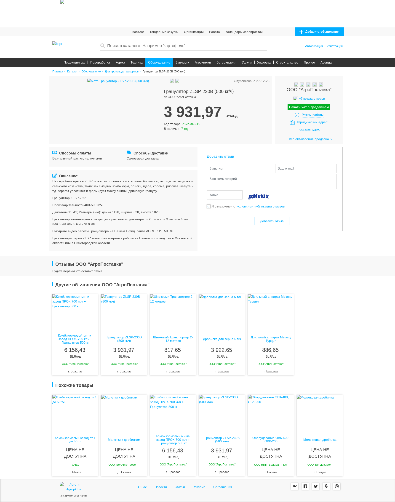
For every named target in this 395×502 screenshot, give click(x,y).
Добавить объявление (321, 31)
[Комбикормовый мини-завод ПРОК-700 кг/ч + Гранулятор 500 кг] (75, 312)
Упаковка (264, 62)
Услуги (247, 62)
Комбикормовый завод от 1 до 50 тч (75, 439)
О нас (142, 487)
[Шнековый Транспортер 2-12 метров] (173, 312)
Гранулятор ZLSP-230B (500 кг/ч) (124, 339)
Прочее (309, 62)
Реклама (199, 487)
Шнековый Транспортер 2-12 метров (173, 339)
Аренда (326, 62)
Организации (194, 32)
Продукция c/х (74, 62)
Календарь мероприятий (244, 32)
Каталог (138, 32)
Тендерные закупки (164, 32)
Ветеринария (226, 62)
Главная (57, 71)
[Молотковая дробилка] (320, 413)
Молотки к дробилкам (124, 439)
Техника (137, 62)
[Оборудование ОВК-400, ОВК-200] (271, 413)
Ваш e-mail (286, 168)
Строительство (287, 62)
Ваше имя (216, 168)
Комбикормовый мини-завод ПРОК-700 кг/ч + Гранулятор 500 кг (75, 339)
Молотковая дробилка (319, 439)
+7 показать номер (312, 98)
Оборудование (159, 62)
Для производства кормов (122, 71)
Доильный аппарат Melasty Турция (271, 339)
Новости (161, 487)
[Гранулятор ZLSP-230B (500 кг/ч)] (124, 312)
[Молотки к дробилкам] (124, 413)
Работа (214, 32)
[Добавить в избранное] (167, 81)
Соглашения (222, 487)
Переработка (100, 62)
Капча (213, 195)
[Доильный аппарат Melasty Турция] (271, 312)
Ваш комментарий (223, 179)
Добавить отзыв (271, 221)
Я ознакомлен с (223, 206)
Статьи (180, 487)
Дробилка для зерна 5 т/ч (222, 339)
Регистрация (334, 46)
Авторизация (314, 46)
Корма (120, 62)
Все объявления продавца (309, 139)
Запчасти (182, 62)
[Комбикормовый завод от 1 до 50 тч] (75, 413)
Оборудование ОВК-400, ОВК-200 (270, 439)
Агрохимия (203, 62)
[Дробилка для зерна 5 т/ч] (222, 312)
